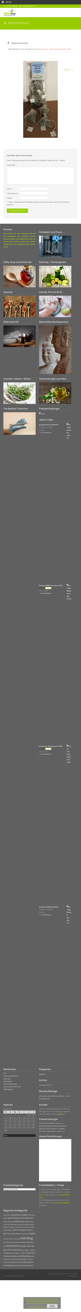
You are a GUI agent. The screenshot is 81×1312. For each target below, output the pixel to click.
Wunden (30, 1265)
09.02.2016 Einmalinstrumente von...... (51, 1123)
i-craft (74, 1273)
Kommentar (11, 165)
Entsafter (26, 1225)
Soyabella (30, 1259)
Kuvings (22, 1246)
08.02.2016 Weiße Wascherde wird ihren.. (53, 1126)
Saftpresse (6, 1259)
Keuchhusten (7, 1242)
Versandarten (7, 1081)
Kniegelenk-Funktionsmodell (21, 1242)
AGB (4, 1073)
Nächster (69, 70)
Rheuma (30, 1256)
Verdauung (26, 1262)
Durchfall (10, 1225)
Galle (14, 1230)
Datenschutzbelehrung (11, 1076)
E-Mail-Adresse (12, 193)
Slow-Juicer (24, 1259)
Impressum (7, 1079)
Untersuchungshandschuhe (12, 1262)
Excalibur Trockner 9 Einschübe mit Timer (22, 1227)
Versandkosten (46, 432)
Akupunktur (7, 1215)
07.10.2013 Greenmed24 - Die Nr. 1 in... (52, 1131)
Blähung (18, 1221)
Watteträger (23, 1265)
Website (9, 198)
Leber (28, 1246)
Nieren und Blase (19, 1256)
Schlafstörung (15, 1259)
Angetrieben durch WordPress (57, 1273)
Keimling (27, 1238)
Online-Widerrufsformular (12, 1087)
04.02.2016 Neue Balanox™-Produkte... (52, 1129)
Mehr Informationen (39, 1307)
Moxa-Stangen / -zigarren (18, 1253)
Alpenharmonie (43, 49)
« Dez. (5, 1136)
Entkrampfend (18, 1225)
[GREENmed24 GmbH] (8, 12)
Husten (32, 1233)
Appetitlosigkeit (14, 1218)
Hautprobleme (16, 1234)
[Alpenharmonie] (40, 99)
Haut (8, 1234)
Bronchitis (26, 1222)
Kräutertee (12, 1245)
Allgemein (42, 1074)
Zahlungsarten (8, 1089)
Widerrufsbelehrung (10, 1084)
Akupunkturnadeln (19, 1215)
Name (9, 189)
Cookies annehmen (52, 1306)
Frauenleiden (7, 1230)
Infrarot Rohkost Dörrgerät (11, 1239)
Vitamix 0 (16, 1265)
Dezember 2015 (44, 1085)
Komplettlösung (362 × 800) (61, 49)
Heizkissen (24, 1234)
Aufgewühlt (10, 1222)
